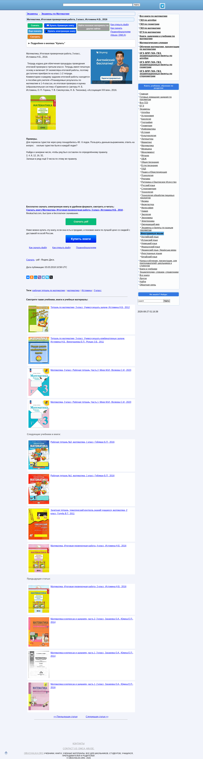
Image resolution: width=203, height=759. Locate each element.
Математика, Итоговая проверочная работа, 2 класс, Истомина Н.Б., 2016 (88, 586)
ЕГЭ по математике (150, 32)
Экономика (147, 218)
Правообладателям (86, 247)
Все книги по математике (153, 16)
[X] (51, 277)
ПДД (143, 169)
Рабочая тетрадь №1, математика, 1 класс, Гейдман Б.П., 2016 (82, 475)
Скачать (35, 25)
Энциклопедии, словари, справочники (159, 272)
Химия (144, 211)
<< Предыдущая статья (65, 716)
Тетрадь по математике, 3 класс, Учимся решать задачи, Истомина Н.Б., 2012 (90, 307)
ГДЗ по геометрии (149, 24)
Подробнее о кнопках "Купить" (48, 43)
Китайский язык (149, 257)
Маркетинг (146, 142)
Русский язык (148, 185)
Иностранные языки (151, 253)
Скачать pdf (81, 221)
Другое (143, 278)
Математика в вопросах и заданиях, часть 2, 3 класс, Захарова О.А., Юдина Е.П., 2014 (92, 620)
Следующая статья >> (97, 716)
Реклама (145, 179)
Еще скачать (35, 31)
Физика (145, 201)
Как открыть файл (119, 24)
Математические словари (154, 42)
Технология (147, 192)
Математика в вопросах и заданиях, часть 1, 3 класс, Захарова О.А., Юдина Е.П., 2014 (92, 654)
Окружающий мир (150, 224)
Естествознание (149, 165)
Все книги (145, 275)
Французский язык (150, 247)
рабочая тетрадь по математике (48, 290)
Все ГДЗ (144, 102)
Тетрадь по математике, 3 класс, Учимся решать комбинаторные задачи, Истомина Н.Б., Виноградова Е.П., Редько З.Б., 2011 (88, 340)
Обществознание (150, 162)
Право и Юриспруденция (154, 172)
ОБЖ (144, 159)
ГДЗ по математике (150, 28)
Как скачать (116, 28)
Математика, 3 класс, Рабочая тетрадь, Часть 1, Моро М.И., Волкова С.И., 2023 (91, 402)
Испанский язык (149, 240)
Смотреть (35, 37)
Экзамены (145, 109)
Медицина (146, 149)
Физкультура (147, 204)
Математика (147, 145)
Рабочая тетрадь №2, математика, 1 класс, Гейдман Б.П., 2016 (82, 442)
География (146, 122)
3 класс (98, 290)
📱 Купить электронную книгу (60, 31)
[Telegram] (43, 277)
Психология (147, 175)
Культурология (148, 135)
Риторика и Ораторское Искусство (158, 182)
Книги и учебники (148, 269)
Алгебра (145, 112)
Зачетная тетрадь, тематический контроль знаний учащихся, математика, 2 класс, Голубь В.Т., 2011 (89, 512)
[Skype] (47, 277)
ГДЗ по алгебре (148, 20)
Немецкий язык (149, 243)
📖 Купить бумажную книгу (60, 25)
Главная (144, 94)
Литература (147, 139)
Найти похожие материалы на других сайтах (93, 27)
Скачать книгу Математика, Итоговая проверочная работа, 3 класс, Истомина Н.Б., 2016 (74, 210)
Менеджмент (148, 152)
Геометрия (146, 125)
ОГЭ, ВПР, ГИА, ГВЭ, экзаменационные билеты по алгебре (156, 55)
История (145, 132)
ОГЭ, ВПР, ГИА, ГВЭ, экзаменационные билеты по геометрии (156, 64)
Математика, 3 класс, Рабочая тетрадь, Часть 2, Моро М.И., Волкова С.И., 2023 (91, 370)
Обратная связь (148, 285)
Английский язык (150, 237)
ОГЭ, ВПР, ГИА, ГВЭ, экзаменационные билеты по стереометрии (156, 73)
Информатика (148, 129)
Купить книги (81, 239)
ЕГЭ (142, 106)
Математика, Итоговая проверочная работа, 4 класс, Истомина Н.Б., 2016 (88, 546)
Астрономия (147, 115)
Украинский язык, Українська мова (158, 250)
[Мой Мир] (35, 277)
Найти (143, 281)
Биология (146, 119)
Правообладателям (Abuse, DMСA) (120, 33)
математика (73, 290)
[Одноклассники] (31, 277)
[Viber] (39, 277)
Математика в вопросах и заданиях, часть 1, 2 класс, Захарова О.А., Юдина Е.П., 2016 (92, 686)
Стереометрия (148, 189)
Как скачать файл (38, 247)
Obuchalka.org (34, 753)
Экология (146, 214)
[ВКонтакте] (28, 277)
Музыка (145, 155)
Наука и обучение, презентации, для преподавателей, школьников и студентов (158, 263)
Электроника (147, 221)
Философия (147, 208)
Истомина (87, 290)
